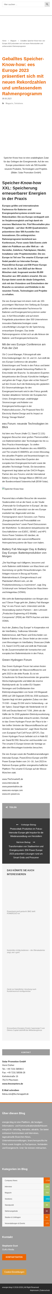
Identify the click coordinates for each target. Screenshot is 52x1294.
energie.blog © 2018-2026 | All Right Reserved (20, 1287)
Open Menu (47, 25)
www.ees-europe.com (12, 790)
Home (4, 41)
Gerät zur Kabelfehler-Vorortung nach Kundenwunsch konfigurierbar (21, 990)
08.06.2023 (6, 99)
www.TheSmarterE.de (12, 779)
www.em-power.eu (11, 794)
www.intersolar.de (10, 783)
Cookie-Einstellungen (14, 1272)
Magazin (13, 41)
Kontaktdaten (14, 1257)
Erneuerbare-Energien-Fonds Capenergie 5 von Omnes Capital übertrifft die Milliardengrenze (26, 1029)
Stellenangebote (11, 1211)
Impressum (34, 1290)
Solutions (18, 103)
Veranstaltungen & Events (15, 1223)
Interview (8, 1187)
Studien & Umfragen (13, 1217)
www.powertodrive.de (12, 786)
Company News (11, 1181)
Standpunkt (9, 1205)
